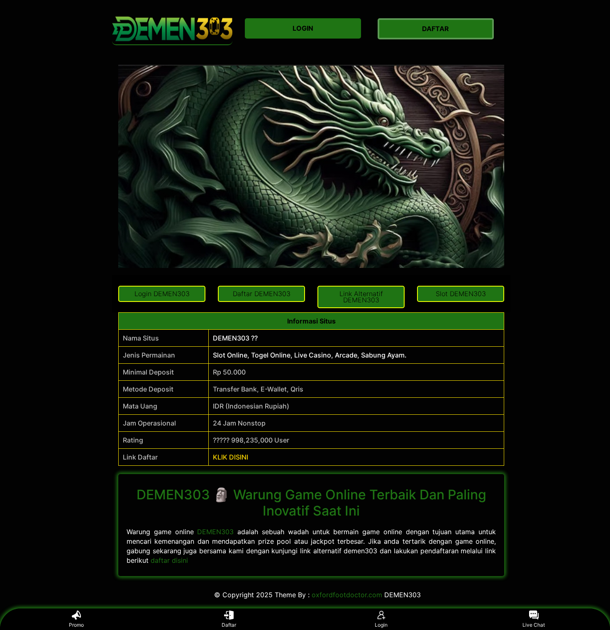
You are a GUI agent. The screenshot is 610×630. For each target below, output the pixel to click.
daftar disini (169, 560)
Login (381, 625)
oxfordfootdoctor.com (347, 595)
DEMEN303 (215, 532)
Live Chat (533, 625)
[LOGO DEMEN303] (172, 28)
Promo (76, 625)
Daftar (229, 625)
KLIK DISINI (230, 457)
